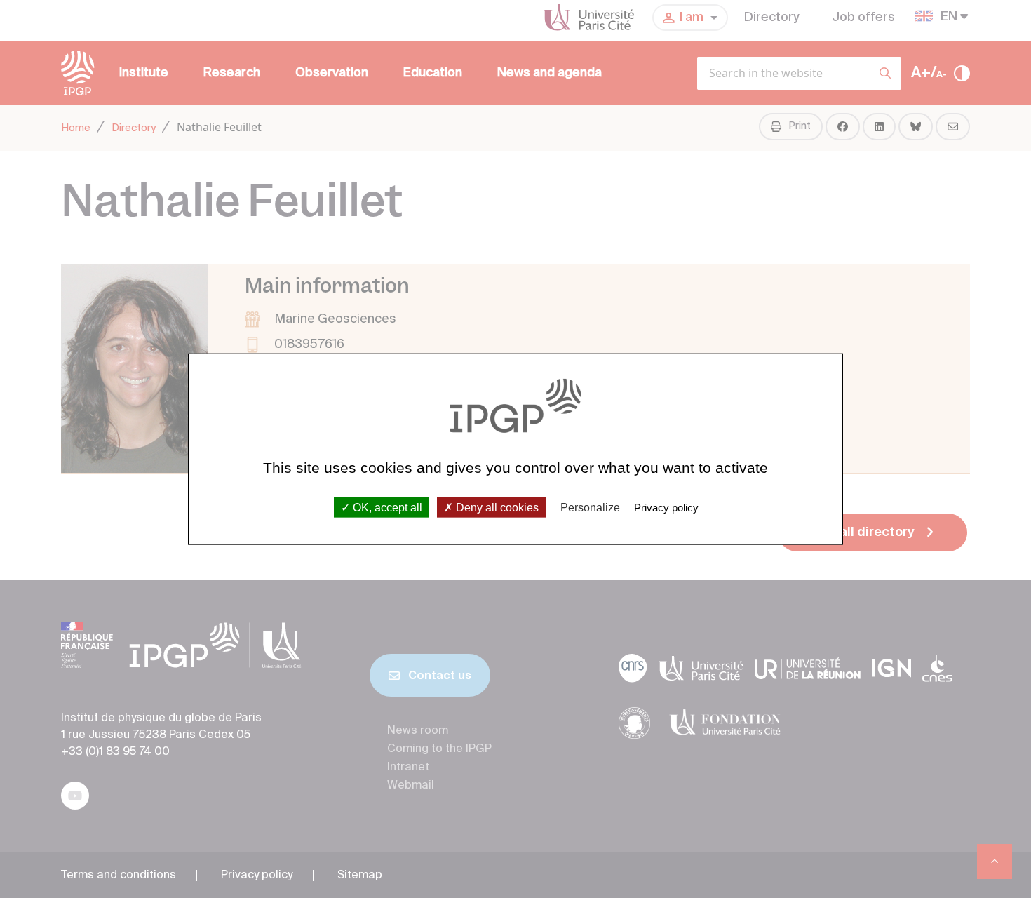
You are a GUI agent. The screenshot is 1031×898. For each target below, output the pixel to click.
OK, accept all (386, 507)
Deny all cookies (496, 507)
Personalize (590, 507)
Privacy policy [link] (666, 507)
